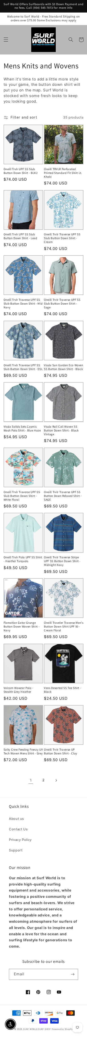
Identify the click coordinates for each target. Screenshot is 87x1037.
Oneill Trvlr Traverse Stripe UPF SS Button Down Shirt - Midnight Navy (62, 561)
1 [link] (31, 780)
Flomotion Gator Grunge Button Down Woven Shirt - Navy (22, 626)
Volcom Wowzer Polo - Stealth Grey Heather (18, 690)
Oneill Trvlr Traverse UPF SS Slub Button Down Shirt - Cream (62, 238)
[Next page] (56, 780)
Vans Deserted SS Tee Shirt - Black (62, 690)
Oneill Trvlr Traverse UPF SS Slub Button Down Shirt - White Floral (22, 496)
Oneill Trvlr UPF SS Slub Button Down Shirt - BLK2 (21, 171)
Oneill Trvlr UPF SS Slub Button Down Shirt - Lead (20, 236)
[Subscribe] (73, 974)
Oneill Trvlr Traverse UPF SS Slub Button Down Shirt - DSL (23, 367)
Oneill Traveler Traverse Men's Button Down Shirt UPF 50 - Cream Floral (63, 626)
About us (16, 819)
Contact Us (18, 829)
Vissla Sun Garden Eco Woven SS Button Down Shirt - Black (63, 367)
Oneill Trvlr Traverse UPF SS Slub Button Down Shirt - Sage (62, 303)
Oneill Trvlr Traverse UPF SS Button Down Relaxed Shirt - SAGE (63, 496)
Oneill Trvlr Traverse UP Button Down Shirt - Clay (60, 751)
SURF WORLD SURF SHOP (37, 1029)
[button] (6, 40)
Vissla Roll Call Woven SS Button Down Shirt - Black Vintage (61, 430)
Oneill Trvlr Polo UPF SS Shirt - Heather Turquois (23, 559)
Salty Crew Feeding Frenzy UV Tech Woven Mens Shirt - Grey (23, 751)
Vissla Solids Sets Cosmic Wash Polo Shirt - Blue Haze (22, 428)
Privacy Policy (20, 840)
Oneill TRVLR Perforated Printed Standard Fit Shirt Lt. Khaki (63, 173)
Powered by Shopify (62, 1029)
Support (15, 850)
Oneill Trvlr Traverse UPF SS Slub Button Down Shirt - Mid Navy (23, 303)
